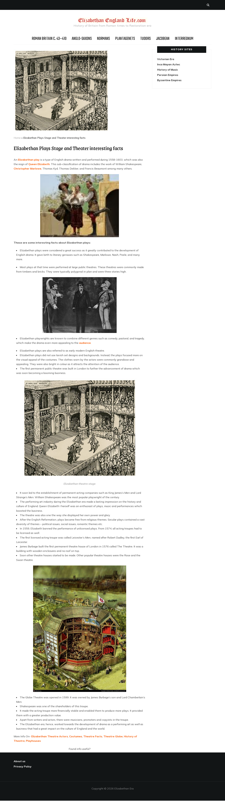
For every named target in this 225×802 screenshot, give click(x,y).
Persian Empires (167, 75)
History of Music (167, 69)
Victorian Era (165, 59)
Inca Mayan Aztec (168, 64)
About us (19, 761)
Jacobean (162, 38)
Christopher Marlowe (27, 168)
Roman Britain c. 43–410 (49, 38)
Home (17, 137)
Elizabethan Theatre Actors (49, 736)
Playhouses (33, 740)
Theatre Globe (113, 736)
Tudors (145, 38)
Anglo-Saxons (82, 38)
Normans (103, 38)
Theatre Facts (92, 736)
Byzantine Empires (169, 80)
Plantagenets (125, 38)
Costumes (75, 736)
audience (85, 342)
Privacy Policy (22, 766)
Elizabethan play (29, 159)
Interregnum (184, 38)
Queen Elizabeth (39, 164)
